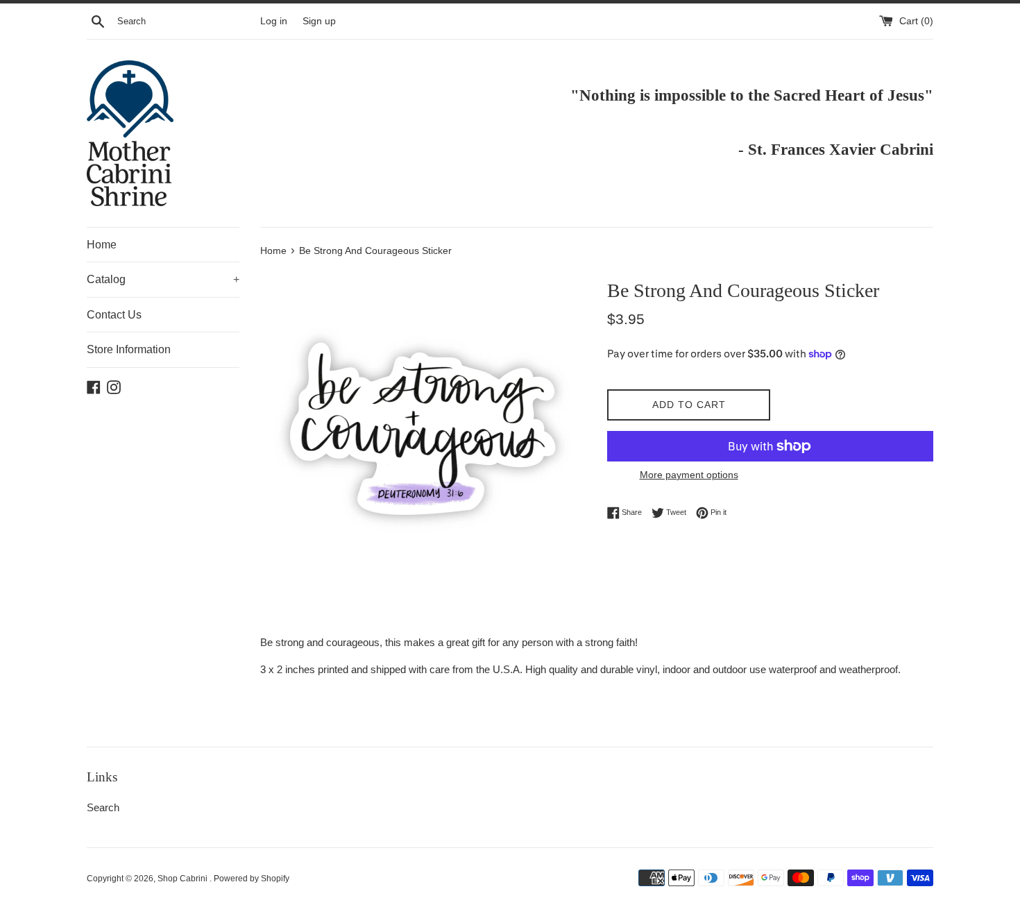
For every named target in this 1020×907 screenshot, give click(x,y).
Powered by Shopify (251, 878)
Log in (273, 21)
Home (102, 245)
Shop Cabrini (184, 878)
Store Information (129, 349)
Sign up (319, 21)
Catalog (163, 279)
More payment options (689, 474)
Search (103, 807)
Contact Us (114, 315)
